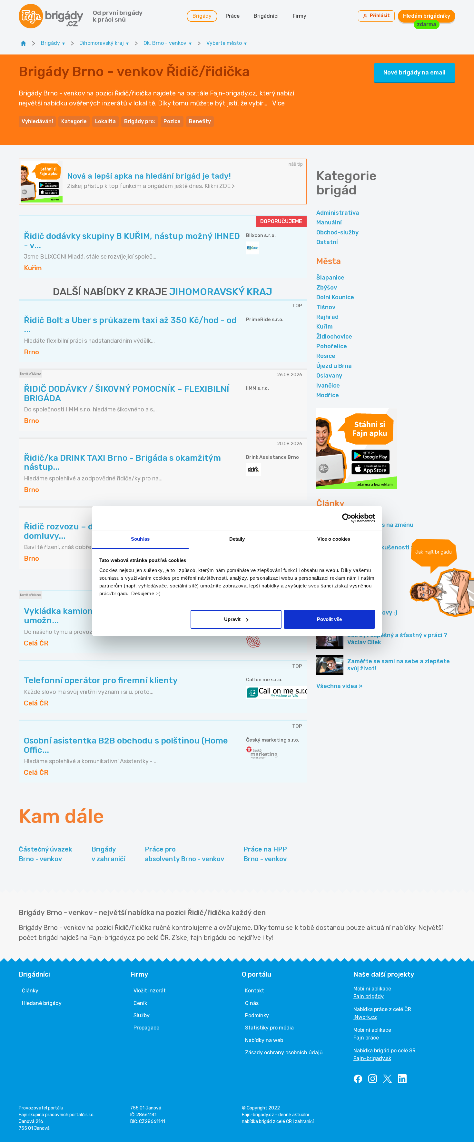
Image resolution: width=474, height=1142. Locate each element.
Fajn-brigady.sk (372, 1058)
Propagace (146, 1028)
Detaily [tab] (237, 539)
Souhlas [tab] (140, 539)
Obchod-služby (337, 232)
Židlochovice (334, 336)
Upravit (232, 619)
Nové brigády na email (414, 72)
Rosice (325, 355)
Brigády (202, 16)
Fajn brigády (368, 996)
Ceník (140, 1003)
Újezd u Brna (334, 365)
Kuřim (324, 326)
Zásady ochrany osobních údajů (284, 1052)
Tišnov (325, 307)
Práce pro (184, 854)
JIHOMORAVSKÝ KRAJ (220, 292)
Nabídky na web (264, 1040)
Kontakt (254, 991)
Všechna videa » (339, 686)
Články (30, 991)
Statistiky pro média (269, 1028)
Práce (233, 16)
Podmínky (257, 1015)
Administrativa (337, 212)
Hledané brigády (42, 1003)
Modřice (327, 395)
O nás (252, 1003)
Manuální (329, 222)
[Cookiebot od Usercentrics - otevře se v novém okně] (347, 518)
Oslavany (329, 375)
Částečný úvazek (45, 854)
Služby (141, 1015)
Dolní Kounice (335, 297)
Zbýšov (326, 287)
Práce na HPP (265, 854)
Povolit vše (329, 619)
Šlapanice (330, 277)
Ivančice (328, 385)
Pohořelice (331, 346)
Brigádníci (266, 16)
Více (278, 103)
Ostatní (327, 242)
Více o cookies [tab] (333, 539)
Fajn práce (366, 1038)
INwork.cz (365, 1017)
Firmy (299, 16)
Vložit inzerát (149, 991)
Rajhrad (327, 316)
